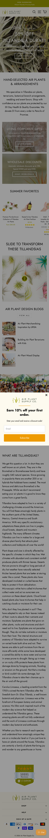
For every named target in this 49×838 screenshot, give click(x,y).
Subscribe (24, 437)
